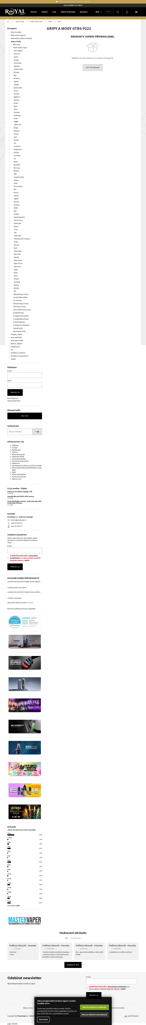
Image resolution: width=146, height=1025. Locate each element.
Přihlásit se (15, 392)
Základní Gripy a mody (20, 294)
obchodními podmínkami (116, 987)
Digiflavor (17, 97)
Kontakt (14, 448)
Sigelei (16, 199)
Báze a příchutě (16, 337)
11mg (9, 878)
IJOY (15, 137)
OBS (15, 174)
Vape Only (17, 254)
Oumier (16, 180)
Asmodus (17, 54)
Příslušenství (15, 347)
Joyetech (17, 146)
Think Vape (17, 236)
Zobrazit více (73, 965)
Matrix (16, 162)
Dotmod (16, 100)
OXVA (15, 183)
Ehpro (16, 106)
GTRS (16, 118)
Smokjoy (17, 205)
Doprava (15, 452)
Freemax (17, 112)
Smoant (16, 202)
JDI (15, 143)
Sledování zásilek (18, 457)
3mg (8, 847)
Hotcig (16, 134)
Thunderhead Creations (22, 239)
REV (15, 189)
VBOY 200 (17, 125)
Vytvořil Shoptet (133, 1016)
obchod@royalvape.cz (18, 520)
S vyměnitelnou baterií (21, 319)
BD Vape (16, 72)
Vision (16, 276)
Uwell (15, 248)
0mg (8, 833)
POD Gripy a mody (19, 306)
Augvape (17, 66)
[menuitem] (33, 12)
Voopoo (16, 279)
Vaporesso (17, 266)
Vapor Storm (18, 263)
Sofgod (16, 214)
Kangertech (18, 149)
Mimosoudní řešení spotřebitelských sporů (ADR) (27, 469)
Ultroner (16, 245)
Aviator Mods (18, 69)
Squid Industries (19, 217)
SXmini (16, 226)
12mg (9, 883)
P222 (16, 122)
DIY (12, 350)
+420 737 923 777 (16, 523)
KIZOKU (16, 152)
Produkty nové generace (19, 356)
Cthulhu (16, 85)
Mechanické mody (19, 331)
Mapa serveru (16, 479)
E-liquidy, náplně (16, 334)
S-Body (16, 196)
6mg (8, 860)
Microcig (17, 168)
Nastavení (43, 1019)
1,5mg (9, 838)
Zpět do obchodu (92, 67)
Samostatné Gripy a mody (22, 310)
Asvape (16, 60)
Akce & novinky (16, 32)
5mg (8, 856)
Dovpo (16, 103)
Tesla (16, 229)
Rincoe (16, 192)
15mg (9, 887)
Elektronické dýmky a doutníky (21, 38)
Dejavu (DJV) (18, 88)
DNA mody (16, 44)
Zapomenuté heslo (13, 401)
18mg (9, 896)
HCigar (16, 128)
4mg (8, 851)
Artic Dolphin (18, 51)
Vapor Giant (18, 260)
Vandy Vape (18, 251)
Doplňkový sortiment (18, 353)
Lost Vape (17, 155)
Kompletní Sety (18, 313)
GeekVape (17, 115)
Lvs (15, 159)
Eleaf (15, 109)
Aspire (16, 57)
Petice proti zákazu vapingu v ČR (19, 492)
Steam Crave (18, 220)
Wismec (16, 285)
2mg (8, 842)
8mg (8, 865)
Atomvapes (18, 63)
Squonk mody (18, 328)
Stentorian (17, 223)
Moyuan (16, 171)
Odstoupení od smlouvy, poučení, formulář (27, 466)
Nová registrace (12, 398)
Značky (13, 359)
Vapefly (16, 257)
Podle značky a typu (20, 47)
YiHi (15, 291)
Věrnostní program (18, 454)
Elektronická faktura (19, 474)
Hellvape (17, 131)
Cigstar (16, 81)
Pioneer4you (18, 186)
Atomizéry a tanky (17, 340)
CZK (108, 12)
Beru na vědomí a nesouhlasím (94, 1014)
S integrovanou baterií (21, 316)
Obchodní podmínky (19, 459)
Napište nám (16, 450)
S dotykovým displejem (21, 325)
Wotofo (16, 288)
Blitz (15, 75)
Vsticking (17, 282)
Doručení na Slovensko (116, 1008)
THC (15, 233)
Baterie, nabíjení (16, 344)
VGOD (16, 273)
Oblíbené (15, 445)
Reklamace (16, 463)
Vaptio (16, 270)
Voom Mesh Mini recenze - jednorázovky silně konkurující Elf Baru (24, 502)
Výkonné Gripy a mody (21, 304)
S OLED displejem (19, 322)
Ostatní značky (19, 177)
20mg (9, 901)
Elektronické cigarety (18, 35)
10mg (9, 874)
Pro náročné (17, 300)
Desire (16, 91)
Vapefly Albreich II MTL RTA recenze (20, 496)
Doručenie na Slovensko (20, 461)
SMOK (16, 208)
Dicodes (16, 94)
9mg (8, 869)
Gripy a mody (16, 41)
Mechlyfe (17, 165)
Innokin (16, 140)
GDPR (14, 472)
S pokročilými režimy (20, 297)
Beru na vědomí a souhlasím (94, 1007)
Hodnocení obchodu (19, 477)
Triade (16, 242)
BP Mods (17, 78)
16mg (9, 892)
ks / (24, 416)
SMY (15, 211)
